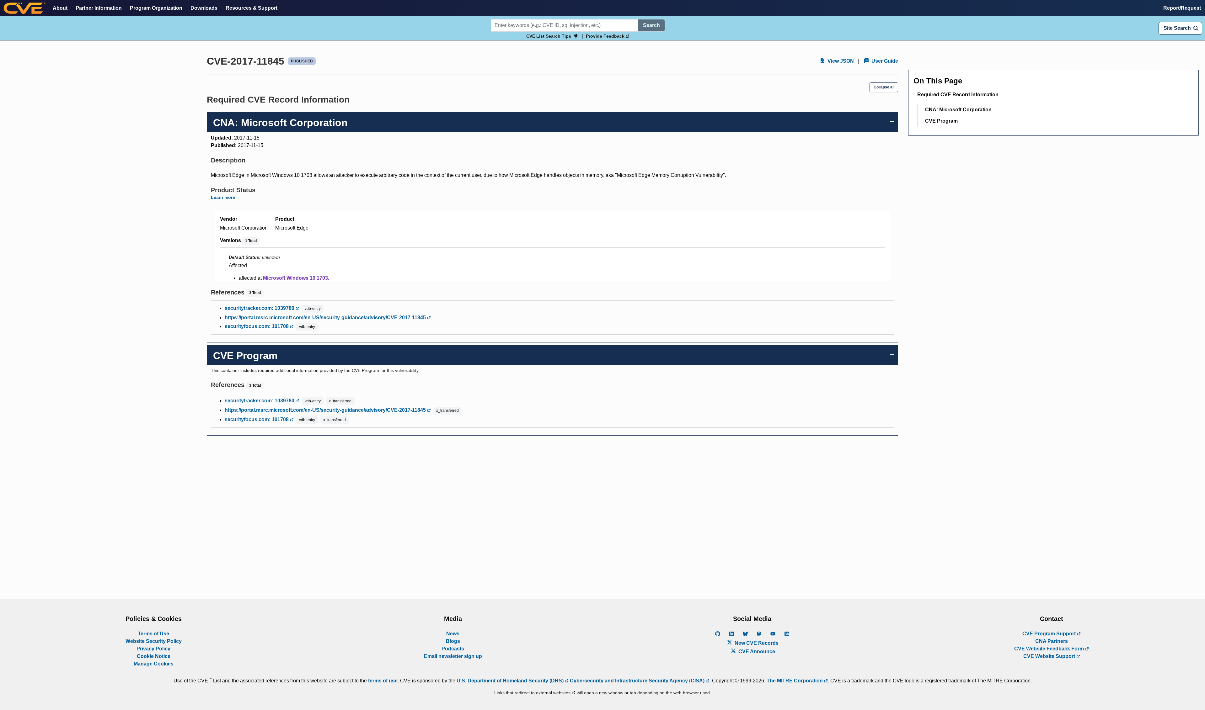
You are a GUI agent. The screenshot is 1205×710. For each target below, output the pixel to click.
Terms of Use (153, 633)
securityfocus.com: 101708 (257, 326)
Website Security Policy (154, 641)
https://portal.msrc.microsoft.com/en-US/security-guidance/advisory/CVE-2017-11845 (326, 317)
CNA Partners (1051, 641)
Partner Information (99, 8)
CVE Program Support (1049, 633)
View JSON (840, 61)
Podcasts (453, 648)
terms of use (383, 680)
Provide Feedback (606, 36)
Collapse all (884, 87)
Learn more (223, 197)
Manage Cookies (154, 663)
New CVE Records (756, 643)
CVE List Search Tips (548, 36)
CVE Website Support (1049, 656)
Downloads (203, 8)
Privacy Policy (153, 648)
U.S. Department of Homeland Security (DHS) (511, 680)
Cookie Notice (153, 656)
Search (651, 25)
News (452, 633)
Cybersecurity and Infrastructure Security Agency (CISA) (637, 680)
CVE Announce (756, 651)
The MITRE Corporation (795, 680)
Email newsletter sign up (453, 656)
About (60, 8)
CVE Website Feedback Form (1049, 648)
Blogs (453, 641)
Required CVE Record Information (958, 94)
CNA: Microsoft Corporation (958, 109)
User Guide (884, 61)
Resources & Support (251, 8)
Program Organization (156, 8)
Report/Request (1182, 8)
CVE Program (941, 121)
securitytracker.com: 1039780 (260, 308)
